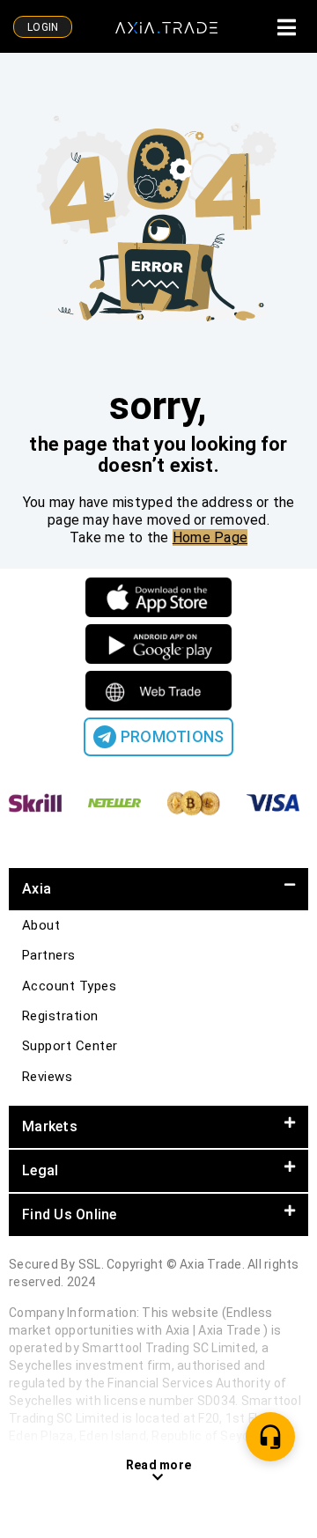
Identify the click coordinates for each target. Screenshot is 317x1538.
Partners (49, 955)
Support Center (70, 1046)
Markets (49, 1126)
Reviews (47, 1077)
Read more (158, 1465)
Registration (60, 1016)
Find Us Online (69, 1214)
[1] (270, 1436)
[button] (158, 889)
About (41, 925)
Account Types (69, 986)
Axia (36, 888)
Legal (40, 1170)
